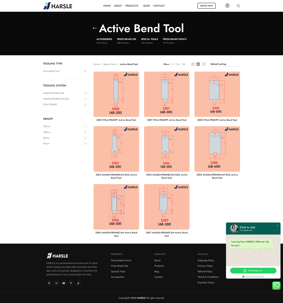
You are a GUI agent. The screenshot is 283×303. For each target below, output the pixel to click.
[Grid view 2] (192, 64)
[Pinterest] (71, 283)
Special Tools (109, 64)
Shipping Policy (206, 260)
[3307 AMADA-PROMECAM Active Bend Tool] (167, 207)
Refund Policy (205, 271)
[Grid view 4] (203, 64)
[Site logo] (57, 5)
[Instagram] (56, 283)
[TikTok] (78, 283)
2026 (138, 298)
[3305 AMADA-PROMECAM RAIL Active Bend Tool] (217, 149)
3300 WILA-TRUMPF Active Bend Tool (116, 120)
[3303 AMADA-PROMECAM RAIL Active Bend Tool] (116, 149)
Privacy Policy (205, 265)
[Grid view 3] (198, 64)
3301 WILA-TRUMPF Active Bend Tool (167, 120)
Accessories (117, 276)
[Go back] (95, 28)
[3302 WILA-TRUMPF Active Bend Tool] (217, 94)
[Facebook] (49, 283)
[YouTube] (64, 283)
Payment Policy (206, 282)
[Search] (238, 5)
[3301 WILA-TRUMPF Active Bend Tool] (167, 94)
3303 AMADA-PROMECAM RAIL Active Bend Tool (116, 176)
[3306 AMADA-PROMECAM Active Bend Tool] (116, 207)
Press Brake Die (119, 265)
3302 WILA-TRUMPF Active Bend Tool (217, 120)
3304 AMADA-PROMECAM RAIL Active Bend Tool (167, 176)
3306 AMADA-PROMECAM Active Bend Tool (116, 234)
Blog (156, 271)
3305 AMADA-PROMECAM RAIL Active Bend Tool (217, 176)
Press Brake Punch (121, 260)
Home (96, 64)
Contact (158, 276)
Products (159, 265)
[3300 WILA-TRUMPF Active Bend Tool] (116, 94)
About (157, 260)
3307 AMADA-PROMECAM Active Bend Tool (167, 234)
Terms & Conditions (208, 276)
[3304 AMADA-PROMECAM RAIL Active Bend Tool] (167, 149)
